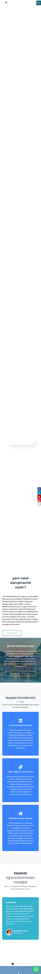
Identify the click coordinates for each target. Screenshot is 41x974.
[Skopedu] (8, 3)
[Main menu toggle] (38, 3)
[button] (13, 964)
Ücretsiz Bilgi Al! (20, 442)
